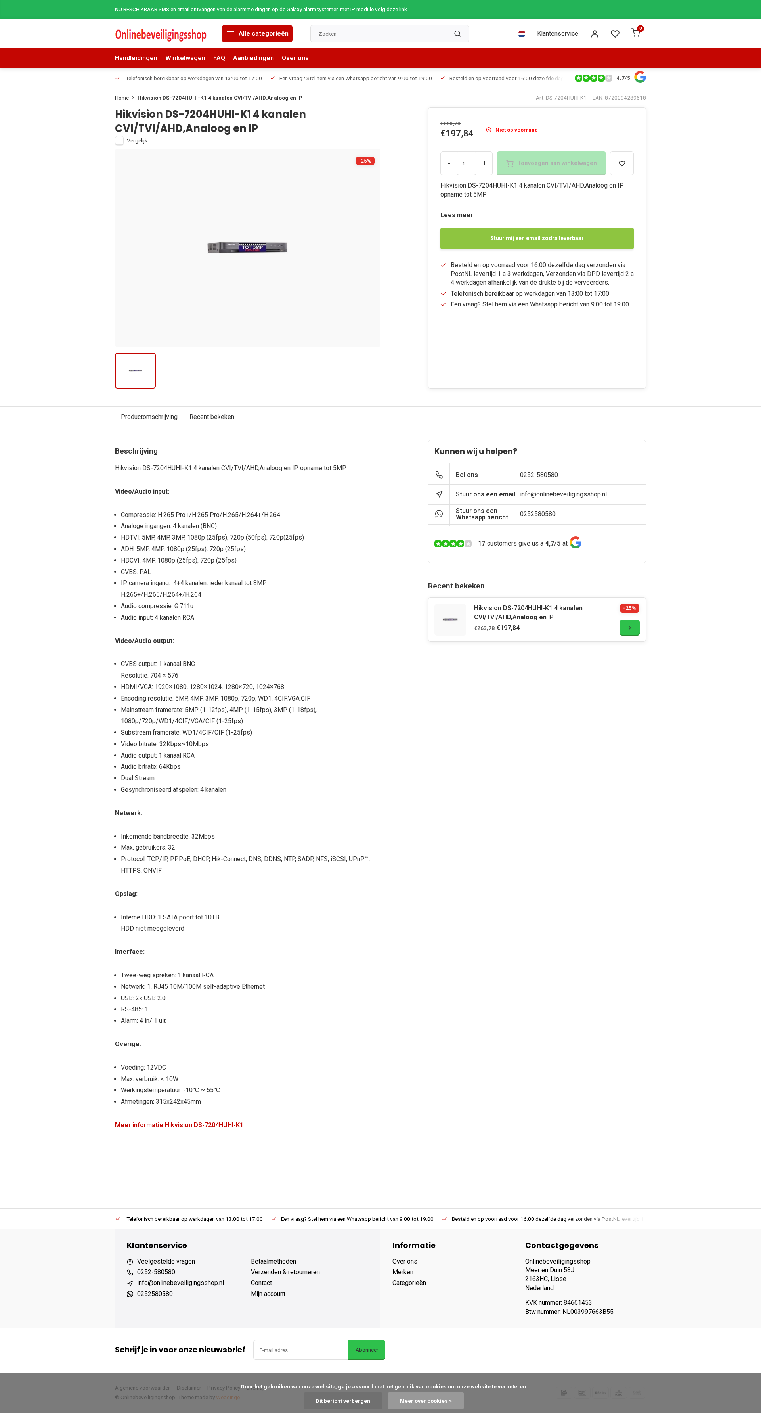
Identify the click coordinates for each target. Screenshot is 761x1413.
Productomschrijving (149, 417)
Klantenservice (557, 33)
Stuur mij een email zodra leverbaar (537, 238)
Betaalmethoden (273, 1261)
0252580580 (538, 514)
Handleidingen (136, 58)
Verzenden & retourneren (285, 1272)
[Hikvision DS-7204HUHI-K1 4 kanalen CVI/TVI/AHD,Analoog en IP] (450, 620)
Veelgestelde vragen (166, 1261)
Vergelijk (137, 140)
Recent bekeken (211, 417)
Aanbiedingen (253, 58)
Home (122, 97)
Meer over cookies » (426, 1401)
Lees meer (456, 215)
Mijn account (268, 1294)
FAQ (219, 58)
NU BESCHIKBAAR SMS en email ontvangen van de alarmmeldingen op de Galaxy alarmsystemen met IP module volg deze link (261, 9)
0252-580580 (539, 475)
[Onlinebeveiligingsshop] (162, 34)
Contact (261, 1283)
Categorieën (409, 1283)
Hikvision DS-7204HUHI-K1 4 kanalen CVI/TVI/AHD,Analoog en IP (220, 97)
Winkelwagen (185, 58)
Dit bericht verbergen (343, 1401)
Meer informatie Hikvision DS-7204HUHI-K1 (179, 1125)
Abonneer (367, 1350)
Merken (402, 1272)
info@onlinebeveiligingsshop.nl (563, 494)
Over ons (295, 58)
